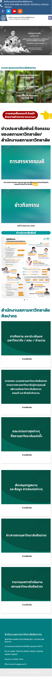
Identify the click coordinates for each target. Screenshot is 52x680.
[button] (24, 299)
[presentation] (3, 269)
